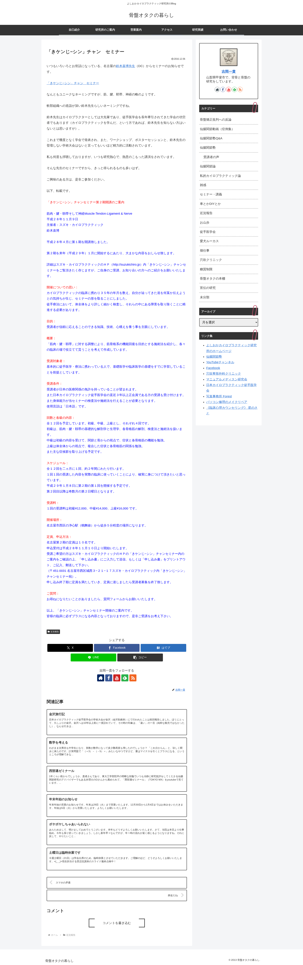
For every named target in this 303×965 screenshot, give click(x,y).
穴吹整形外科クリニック (223, 373)
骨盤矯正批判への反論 (215, 119)
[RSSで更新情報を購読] (132, 677)
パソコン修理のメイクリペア (226, 402)
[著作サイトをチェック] (100, 677)
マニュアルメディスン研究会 (226, 379)
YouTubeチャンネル (220, 362)
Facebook (213, 368)
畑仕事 (204, 250)
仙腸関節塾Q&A (211, 138)
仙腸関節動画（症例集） (217, 129)
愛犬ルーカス (209, 241)
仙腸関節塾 (208, 147)
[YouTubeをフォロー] (116, 677)
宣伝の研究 (208, 288)
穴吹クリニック (211, 260)
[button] (140, 657)
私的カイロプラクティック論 (220, 176)
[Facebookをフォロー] (108, 677)
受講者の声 (211, 157)
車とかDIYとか (210, 204)
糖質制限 (206, 269)
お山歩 (204, 222)
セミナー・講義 (211, 194)
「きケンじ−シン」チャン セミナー (73, 83)
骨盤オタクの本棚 (212, 278)
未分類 (204, 297)
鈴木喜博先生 (125, 66)
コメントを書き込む (117, 923)
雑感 (203, 185)
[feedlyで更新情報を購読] (124, 677)
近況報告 (54, 631)
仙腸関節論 (208, 166)
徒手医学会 (208, 232)
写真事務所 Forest (219, 396)
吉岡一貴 (229, 71)
